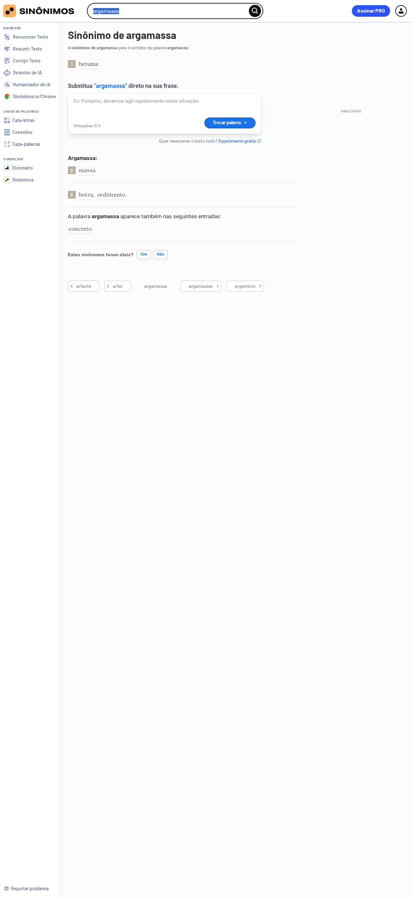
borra (86, 194)
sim (143, 254)
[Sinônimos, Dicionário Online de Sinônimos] (42, 11)
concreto (80, 228)
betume (89, 63)
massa (87, 169)
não (160, 254)
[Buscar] (255, 11)
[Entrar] (401, 11)
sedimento (111, 194)
